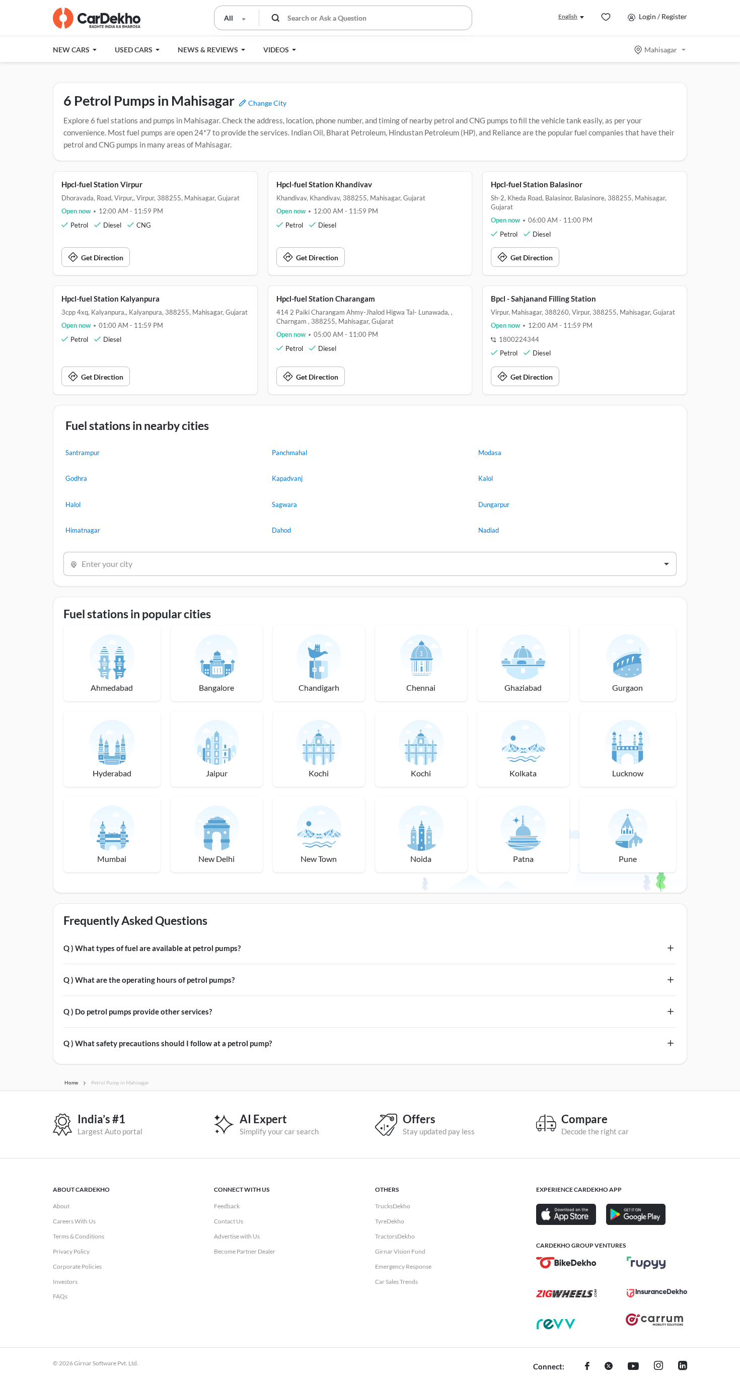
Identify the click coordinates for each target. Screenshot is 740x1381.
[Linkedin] (682, 1367)
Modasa (489, 453)
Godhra (76, 478)
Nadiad (488, 530)
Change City (266, 103)
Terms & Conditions (78, 1236)
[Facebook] (587, 1367)
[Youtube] (633, 1367)
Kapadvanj (287, 478)
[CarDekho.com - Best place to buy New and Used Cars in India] (96, 18)
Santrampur (82, 453)
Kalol (485, 478)
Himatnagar (82, 530)
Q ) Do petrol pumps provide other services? (137, 1011)
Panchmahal (289, 453)
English (567, 16)
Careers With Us (74, 1221)
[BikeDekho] (566, 1262)
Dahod (281, 530)
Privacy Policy (71, 1251)
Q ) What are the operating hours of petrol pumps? (149, 979)
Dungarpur (493, 504)
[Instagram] (658, 1367)
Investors (65, 1281)
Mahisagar (660, 49)
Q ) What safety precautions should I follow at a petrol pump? (167, 1043)
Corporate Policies (77, 1266)
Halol (73, 504)
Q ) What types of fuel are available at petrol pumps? (152, 948)
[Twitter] (609, 1367)
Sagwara (284, 504)
